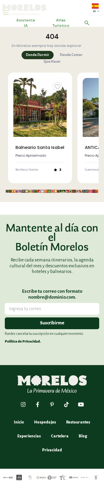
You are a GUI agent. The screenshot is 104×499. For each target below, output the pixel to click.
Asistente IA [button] (25, 23)
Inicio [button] (19, 422)
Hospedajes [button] (45, 422)
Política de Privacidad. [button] (23, 341)
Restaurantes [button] (78, 422)
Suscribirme (52, 323)
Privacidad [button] (52, 450)
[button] (87, 23)
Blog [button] (83, 436)
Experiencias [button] (29, 436)
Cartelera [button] (60, 436)
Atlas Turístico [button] (60, 23)
